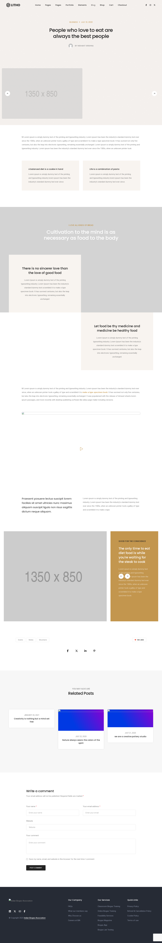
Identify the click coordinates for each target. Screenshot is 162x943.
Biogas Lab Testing (106, 930)
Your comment (32, 835)
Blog (93, 5)
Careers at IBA (74, 920)
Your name (31, 806)
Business (73, 22)
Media (31, 640)
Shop (102, 5)
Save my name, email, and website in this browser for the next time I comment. (62, 859)
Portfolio (70, 5)
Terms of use (133, 920)
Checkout (122, 5)
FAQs (70, 906)
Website (29, 821)
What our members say (78, 911)
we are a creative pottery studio (130, 736)
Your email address (91, 806)
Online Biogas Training (107, 911)
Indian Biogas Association (35, 918)
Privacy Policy (133, 906)
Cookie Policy (133, 916)
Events (20, 640)
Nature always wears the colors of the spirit (81, 741)
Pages (48, 5)
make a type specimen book (95, 392)
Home (38, 5)
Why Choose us (74, 916)
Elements (82, 5)
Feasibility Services (105, 916)
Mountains (43, 640)
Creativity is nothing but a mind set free (31, 720)
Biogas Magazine (105, 920)
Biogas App (102, 925)
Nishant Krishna (86, 45)
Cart (111, 5)
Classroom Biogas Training (109, 906)
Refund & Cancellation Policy (139, 911)
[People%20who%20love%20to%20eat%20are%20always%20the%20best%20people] (68, 651)
